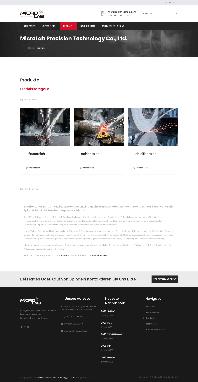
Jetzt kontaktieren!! (165, 279)
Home (31, 47)
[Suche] (176, 13)
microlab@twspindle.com (122, 11)
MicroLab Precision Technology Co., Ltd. (56, 377)
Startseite (29, 26)
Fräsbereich (35, 154)
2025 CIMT (106, 345)
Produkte (68, 26)
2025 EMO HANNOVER (112, 334)
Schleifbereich (145, 154)
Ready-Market (171, 377)
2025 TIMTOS (108, 357)
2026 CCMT (107, 322)
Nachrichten (87, 26)
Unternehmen (49, 26)
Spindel (64, 255)
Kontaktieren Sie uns (113, 26)
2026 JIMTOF (108, 311)
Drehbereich (90, 154)
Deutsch (172, 2)
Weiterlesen (34, 167)
